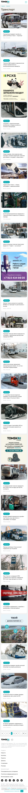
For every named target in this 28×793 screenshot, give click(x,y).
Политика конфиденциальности (9, 774)
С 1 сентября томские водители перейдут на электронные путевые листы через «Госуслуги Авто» (12, 396)
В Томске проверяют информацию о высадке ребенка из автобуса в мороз (13, 724)
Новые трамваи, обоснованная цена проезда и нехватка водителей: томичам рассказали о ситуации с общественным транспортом (14, 155)
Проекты (3, 758)
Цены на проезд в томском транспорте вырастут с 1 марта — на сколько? (13, 245)
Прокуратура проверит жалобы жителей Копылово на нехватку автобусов (14, 666)
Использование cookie (7, 776)
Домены (3, 760)
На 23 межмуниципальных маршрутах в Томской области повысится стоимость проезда (13, 215)
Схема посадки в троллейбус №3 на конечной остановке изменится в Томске (12, 427)
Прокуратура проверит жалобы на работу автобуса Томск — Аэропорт (12, 34)
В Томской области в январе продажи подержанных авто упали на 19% (13, 695)
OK (22, 791)
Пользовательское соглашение (9, 771)
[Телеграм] (10, 780)
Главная (3, 6)
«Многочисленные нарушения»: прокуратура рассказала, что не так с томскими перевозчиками (13, 366)
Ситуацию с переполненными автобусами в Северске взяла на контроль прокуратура (11, 125)
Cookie (8, 788)
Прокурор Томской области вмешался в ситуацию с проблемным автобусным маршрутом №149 (13, 335)
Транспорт (6, 31)
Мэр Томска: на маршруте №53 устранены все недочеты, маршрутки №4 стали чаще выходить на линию (13, 577)
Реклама (3, 766)
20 (23, 733)
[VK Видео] (6, 780)
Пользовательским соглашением (11, 791)
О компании (4, 763)
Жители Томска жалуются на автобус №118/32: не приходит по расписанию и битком (13, 304)
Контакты (3, 755)
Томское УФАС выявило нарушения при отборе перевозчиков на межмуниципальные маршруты (13, 64)
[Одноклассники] (14, 780)
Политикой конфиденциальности (18, 789)
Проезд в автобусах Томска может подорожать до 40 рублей (12, 547)
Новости (8, 6)
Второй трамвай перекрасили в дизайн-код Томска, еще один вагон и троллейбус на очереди (13, 518)
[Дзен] (18, 780)
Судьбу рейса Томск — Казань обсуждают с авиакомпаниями (11, 185)
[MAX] (21, 780)
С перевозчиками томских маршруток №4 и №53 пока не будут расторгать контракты (13, 487)
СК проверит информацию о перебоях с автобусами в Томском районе (13, 607)
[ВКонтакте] (2, 780)
